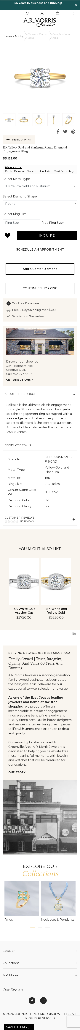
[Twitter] (65, 131)
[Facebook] (58, 131)
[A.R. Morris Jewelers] (40, 22)
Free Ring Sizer (52, 222)
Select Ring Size (15, 214)
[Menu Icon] (7, 13)
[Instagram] (43, 1000)
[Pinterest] (73, 131)
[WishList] (27, 13)
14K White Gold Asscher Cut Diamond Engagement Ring (24, 614)
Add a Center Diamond (40, 269)
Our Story (16, 772)
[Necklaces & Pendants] (58, 898)
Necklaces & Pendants (57, 919)
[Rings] (21, 898)
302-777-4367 (22, 374)
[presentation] (12, 581)
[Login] (42, 13)
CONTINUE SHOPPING (40, 288)
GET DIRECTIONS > (19, 379)
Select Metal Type (16, 179)
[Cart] (57, 13)
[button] (32, 928)
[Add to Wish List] (7, 235)
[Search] (73, 13)
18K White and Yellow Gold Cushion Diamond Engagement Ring (56, 614)
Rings (8, 919)
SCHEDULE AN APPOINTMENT (40, 249)
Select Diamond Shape (20, 196)
